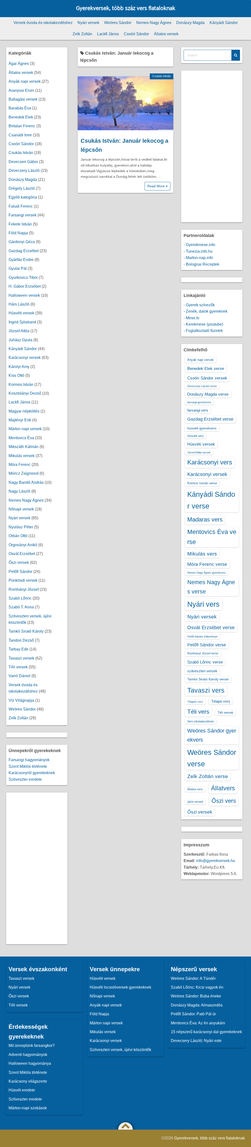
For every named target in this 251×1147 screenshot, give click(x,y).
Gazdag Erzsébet (24, 251)
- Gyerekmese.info (199, 245)
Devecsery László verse (202, 386)
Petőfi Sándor (20, 571)
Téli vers (198, 711)
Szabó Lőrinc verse (205, 662)
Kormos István (21, 384)
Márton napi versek (25, 429)
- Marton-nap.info (198, 258)
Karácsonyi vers (209, 462)
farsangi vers (197, 410)
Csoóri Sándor (136, 34)
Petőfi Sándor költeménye (202, 636)
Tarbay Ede (18, 649)
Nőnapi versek (21, 509)
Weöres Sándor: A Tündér (193, 978)
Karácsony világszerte (28, 1081)
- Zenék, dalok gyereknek (205, 311)
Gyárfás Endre (21, 260)
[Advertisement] (37, 868)
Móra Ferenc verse (207, 564)
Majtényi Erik (20, 420)
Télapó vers (220, 701)
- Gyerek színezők (199, 305)
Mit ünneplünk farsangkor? (32, 1045)
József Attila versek (199, 452)
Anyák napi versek (25, 81)
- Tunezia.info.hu (198, 251)
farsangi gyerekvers (199, 402)
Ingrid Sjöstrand (22, 322)
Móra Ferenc (20, 464)
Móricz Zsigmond (23, 473)
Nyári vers (203, 604)
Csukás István (161, 76)
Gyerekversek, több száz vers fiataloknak (125, 8)
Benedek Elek (21, 117)
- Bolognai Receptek (201, 264)
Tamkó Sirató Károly (26, 631)
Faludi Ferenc (21, 206)
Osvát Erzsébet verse (211, 627)
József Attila (19, 331)
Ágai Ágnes (19, 63)
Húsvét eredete (22, 1090)
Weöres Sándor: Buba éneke (196, 996)
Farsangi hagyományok (29, 760)
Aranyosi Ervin (21, 90)
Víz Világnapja (21, 700)
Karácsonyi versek (25, 357)
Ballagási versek (23, 99)
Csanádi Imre (20, 135)
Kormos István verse (202, 483)
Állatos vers (195, 789)
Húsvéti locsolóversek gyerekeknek (120, 987)
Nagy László (19, 491)
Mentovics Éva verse (211, 536)
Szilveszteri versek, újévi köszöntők (120, 1050)
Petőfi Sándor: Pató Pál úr (193, 1014)
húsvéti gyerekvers (201, 428)
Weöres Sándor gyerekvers (211, 735)
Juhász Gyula (20, 340)
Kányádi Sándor (224, 23)
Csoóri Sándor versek (207, 378)
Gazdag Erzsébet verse (210, 419)
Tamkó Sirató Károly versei (208, 679)
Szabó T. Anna (21, 607)
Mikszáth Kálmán (23, 447)
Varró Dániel (19, 676)
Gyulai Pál (18, 268)
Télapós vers (195, 701)
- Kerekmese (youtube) (203, 324)
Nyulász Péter (21, 527)
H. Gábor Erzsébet (25, 286)
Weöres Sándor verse (211, 758)
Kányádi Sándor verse (211, 500)
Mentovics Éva (21, 438)
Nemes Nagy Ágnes (153, 23)
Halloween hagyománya (30, 1063)
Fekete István (20, 224)
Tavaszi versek (21, 658)
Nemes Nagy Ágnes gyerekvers (206, 572)
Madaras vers (205, 519)
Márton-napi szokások (28, 1108)
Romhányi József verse (202, 653)
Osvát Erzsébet (22, 554)
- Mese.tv (191, 318)
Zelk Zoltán (82, 34)
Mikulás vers (202, 553)
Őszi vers (224, 800)
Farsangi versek (23, 215)
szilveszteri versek (202, 671)
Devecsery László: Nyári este (196, 1041)
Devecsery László (24, 170)
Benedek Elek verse (205, 368)
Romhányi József (24, 589)
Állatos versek (166, 34)
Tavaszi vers (206, 690)
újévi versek (195, 802)
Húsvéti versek (21, 313)
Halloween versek (24, 295)
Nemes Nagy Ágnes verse (211, 587)
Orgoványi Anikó (23, 545)
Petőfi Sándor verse (206, 644)
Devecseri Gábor (23, 162)
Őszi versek (19, 562)
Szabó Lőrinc (20, 598)
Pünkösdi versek (23, 580)
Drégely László (22, 188)
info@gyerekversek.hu (215, 861)
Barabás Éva (20, 108)
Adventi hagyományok (28, 1054)
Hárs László (19, 304)
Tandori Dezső (21, 640)
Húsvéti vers (195, 436)
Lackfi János (108, 34)
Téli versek (18, 667)
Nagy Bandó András (26, 482)
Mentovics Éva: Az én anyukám (198, 1023)
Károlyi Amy (19, 367)
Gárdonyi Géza (22, 242)
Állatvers (223, 788)
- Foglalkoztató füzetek (203, 331)
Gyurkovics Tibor (23, 277)
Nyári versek (88, 23)
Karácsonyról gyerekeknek (32, 773)
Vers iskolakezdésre (200, 721)
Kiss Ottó (16, 375)
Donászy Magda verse (207, 394)
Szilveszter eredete (25, 779)
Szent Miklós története (28, 766)
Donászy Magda (190, 23)
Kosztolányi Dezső (25, 393)
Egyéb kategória (23, 197)
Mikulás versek (22, 456)
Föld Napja (18, 233)
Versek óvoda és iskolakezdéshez (43, 23)
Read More (156, 186)
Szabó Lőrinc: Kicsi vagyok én (197, 987)
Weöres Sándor (117, 23)
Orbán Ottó (18, 536)
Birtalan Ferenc (22, 126)
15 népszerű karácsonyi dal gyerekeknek (206, 1032)
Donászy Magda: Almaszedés (197, 1005)
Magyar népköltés (24, 411)
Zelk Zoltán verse (207, 776)
